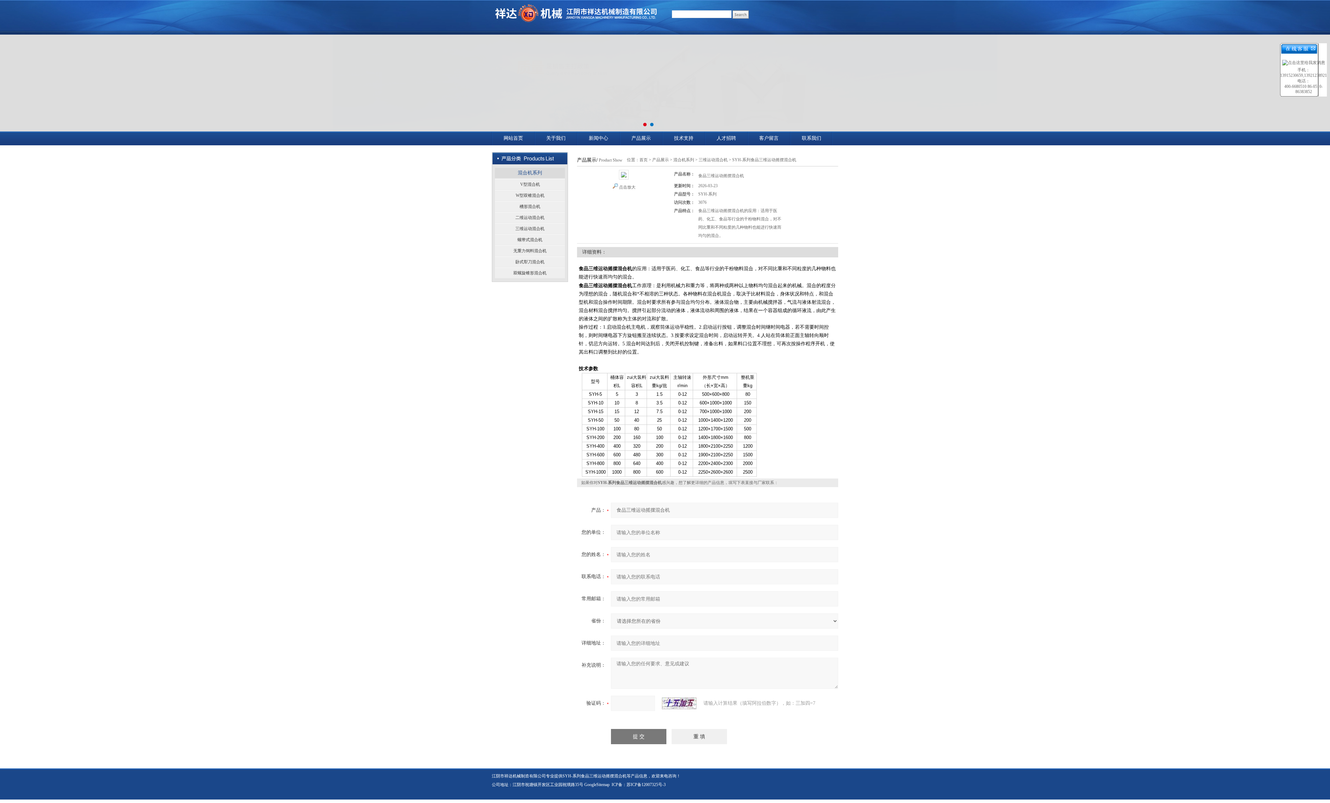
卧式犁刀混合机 (529, 261)
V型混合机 (530, 184)
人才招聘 (726, 138)
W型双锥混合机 (530, 195)
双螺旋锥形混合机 (530, 273)
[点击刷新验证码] (679, 703)
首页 (643, 159)
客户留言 (769, 138)
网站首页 (513, 138)
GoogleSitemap (597, 784)
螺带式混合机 (529, 239)
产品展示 (641, 138)
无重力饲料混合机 (530, 250)
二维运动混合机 (529, 217)
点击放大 (627, 187)
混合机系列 (530, 172)
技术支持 (683, 138)
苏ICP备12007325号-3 (646, 784)
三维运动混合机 (529, 228)
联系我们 (811, 138)
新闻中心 (598, 138)
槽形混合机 (530, 206)
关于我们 (556, 138)
